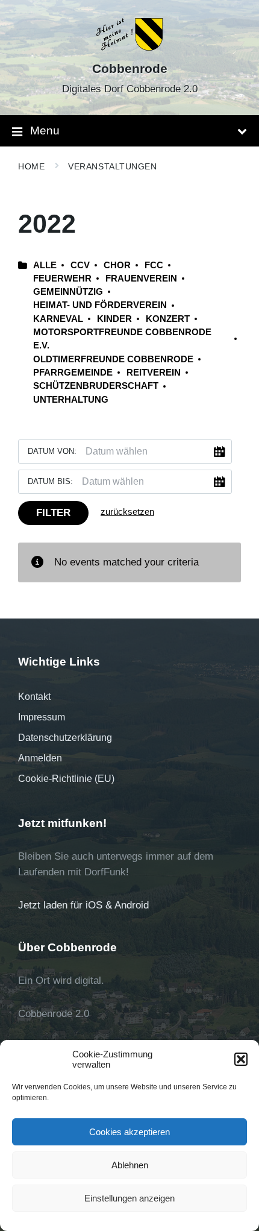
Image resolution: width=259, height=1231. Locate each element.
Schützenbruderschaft (95, 386)
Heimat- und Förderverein (100, 305)
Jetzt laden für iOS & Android (83, 905)
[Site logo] (129, 47)
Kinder (114, 319)
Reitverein (153, 372)
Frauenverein (141, 278)
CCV (80, 265)
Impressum (41, 717)
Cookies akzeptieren (129, 1132)
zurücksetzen (127, 512)
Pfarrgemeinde (73, 372)
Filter (53, 512)
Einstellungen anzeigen (129, 1198)
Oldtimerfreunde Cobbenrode (113, 359)
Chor (117, 265)
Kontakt (34, 696)
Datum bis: (50, 481)
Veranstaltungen (112, 166)
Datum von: (52, 451)
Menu (45, 130)
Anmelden (40, 758)
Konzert (168, 319)
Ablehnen (129, 1165)
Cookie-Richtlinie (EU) (66, 778)
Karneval (58, 319)
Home (31, 166)
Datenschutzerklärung (65, 737)
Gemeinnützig (68, 292)
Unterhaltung (70, 400)
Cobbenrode (129, 68)
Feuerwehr (62, 278)
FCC (154, 265)
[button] (241, 1059)
